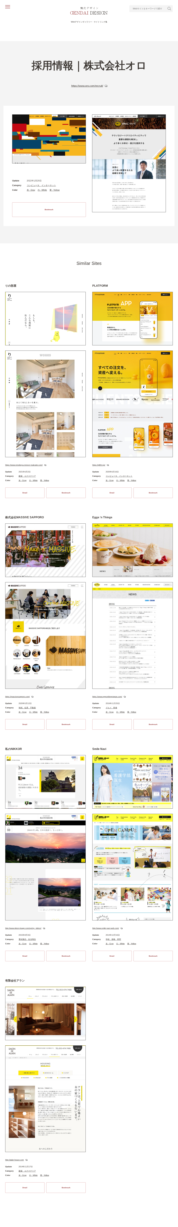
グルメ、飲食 (111, 708)
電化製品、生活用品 (27, 939)
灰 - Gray (31, 190)
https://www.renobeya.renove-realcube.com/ (24, 465)
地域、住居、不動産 (27, 708)
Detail (24, 493)
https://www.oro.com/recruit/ (87, 85)
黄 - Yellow (55, 190)
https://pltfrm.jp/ (98, 465)
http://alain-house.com (14, 1160)
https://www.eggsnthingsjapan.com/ (107, 697)
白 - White (42, 190)
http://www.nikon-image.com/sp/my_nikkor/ (23, 928)
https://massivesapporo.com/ (17, 697)
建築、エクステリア (27, 476)
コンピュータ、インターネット (41, 185)
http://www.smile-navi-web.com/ (105, 928)
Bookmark (49, 210)
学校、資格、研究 (113, 939)
